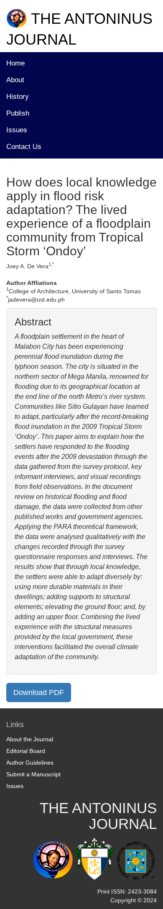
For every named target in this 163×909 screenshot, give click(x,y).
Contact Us (23, 147)
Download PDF (38, 692)
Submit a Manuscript (33, 774)
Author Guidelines (29, 762)
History (17, 97)
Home (15, 63)
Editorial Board (25, 751)
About (15, 80)
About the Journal (29, 739)
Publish (17, 113)
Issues (16, 130)
